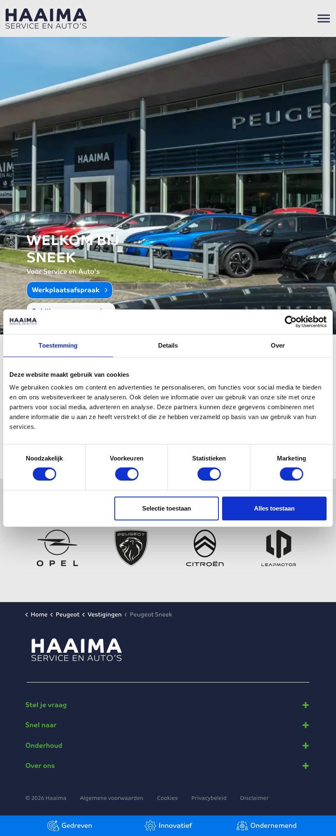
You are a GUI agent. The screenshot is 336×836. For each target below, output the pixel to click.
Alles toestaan (274, 508)
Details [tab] (168, 344)
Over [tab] (278, 344)
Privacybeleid (209, 798)
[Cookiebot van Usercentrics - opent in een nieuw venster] (291, 321)
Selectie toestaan (166, 508)
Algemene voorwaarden (111, 798)
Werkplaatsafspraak (66, 290)
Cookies (167, 798)
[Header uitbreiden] (323, 18)
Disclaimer (254, 798)
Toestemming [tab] (58, 344)
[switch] (126, 474)
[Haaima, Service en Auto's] (46, 18)
